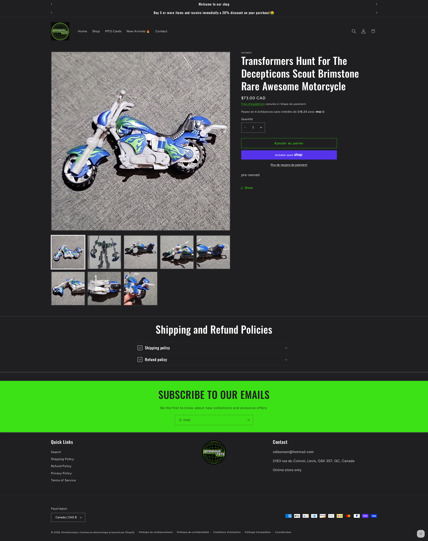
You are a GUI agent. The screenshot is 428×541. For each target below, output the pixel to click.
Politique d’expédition (258, 532)
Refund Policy (61, 466)
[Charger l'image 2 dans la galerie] (104, 252)
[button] (354, 31)
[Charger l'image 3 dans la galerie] (141, 252)
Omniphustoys (70, 532)
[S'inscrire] (248, 420)
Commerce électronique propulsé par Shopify (107, 532)
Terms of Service (63, 480)
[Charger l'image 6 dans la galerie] (68, 288)
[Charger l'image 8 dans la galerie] (141, 288)
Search (56, 452)
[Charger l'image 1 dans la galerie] (68, 252)
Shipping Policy (62, 459)
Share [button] (249, 187)
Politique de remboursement (156, 532)
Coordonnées (283, 532)
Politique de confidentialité (193, 532)
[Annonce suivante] (376, 4)
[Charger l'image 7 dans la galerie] (104, 288)
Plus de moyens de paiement (289, 164)
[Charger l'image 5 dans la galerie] (213, 252)
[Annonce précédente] (51, 4)
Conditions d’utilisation (227, 532)
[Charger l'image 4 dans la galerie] (177, 252)
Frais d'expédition (253, 103)
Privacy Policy (61, 473)
